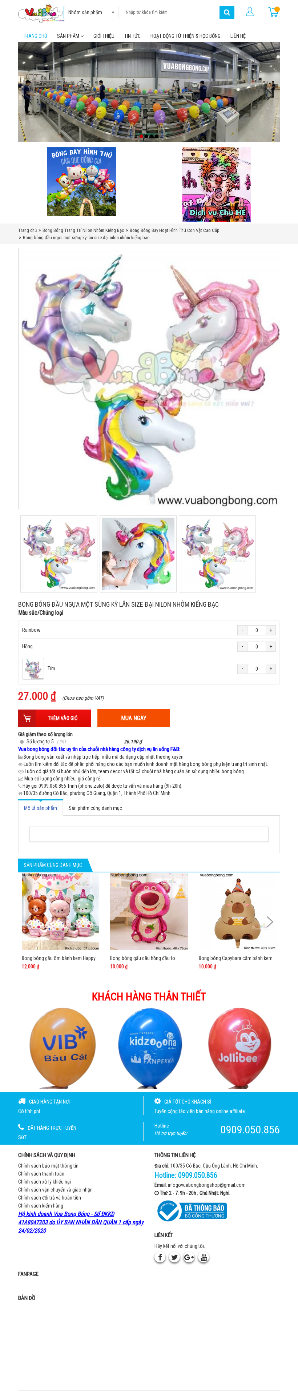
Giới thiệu (103, 36)
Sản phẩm (68, 36)
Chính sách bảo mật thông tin (48, 1166)
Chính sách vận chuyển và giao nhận (55, 1190)
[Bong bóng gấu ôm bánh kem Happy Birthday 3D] (60, 911)
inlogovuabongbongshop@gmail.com (207, 1185)
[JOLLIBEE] (238, 1047)
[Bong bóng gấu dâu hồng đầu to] (149, 911)
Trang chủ (35, 36)
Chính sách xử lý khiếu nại (44, 1182)
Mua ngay (133, 718)
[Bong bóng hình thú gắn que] (82, 181)
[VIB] (59, 1047)
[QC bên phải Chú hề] (216, 184)
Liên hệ (238, 36)
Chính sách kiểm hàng (40, 1206)
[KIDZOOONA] (149, 1047)
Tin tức (132, 36)
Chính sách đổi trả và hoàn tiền (49, 1198)
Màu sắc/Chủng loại (40, 612)
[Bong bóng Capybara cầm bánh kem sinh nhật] (237, 911)
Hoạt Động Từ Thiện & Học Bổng (185, 36)
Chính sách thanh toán (41, 1174)
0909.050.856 (197, 1175)
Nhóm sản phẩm (85, 12)
